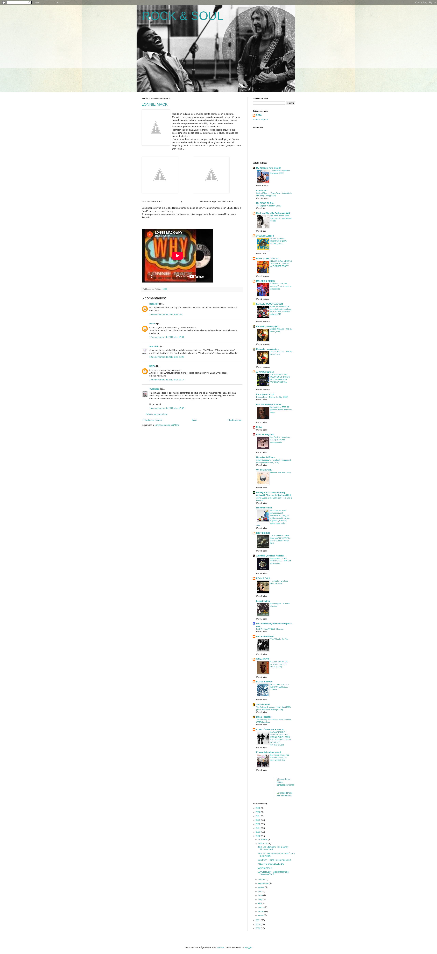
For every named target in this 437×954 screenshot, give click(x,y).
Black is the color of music (269, 404)
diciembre (263, 839)
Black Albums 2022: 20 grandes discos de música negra (281, 409)
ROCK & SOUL (182, 15)
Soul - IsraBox (263, 704)
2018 (258, 812)
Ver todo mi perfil (260, 119)
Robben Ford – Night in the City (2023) (272, 397)
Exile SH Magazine (265, 434)
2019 (258, 808)
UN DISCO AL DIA (265, 203)
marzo (261, 907)
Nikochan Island (264, 508)
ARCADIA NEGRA (265, 372)
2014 (258, 828)
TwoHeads (154, 389)
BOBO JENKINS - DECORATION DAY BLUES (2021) (278, 241)
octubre (262, 879)
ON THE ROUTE (264, 470)
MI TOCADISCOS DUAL (267, 258)
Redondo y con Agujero (267, 326)
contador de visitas (285, 785)
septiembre (263, 883)
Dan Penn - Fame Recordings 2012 (274, 860)
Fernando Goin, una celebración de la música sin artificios (280, 286)
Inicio (194, 420)
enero (261, 915)
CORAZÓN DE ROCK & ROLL (270, 729)
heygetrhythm (263, 601)
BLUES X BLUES (264, 682)
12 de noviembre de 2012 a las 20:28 (166, 357)
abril (260, 903)
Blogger (248, 947)
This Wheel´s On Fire (279, 639)
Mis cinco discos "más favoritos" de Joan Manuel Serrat (281, 218)
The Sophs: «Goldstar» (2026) (268, 206)
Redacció (154, 304)
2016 (258, 820)
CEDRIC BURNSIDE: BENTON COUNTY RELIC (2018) (279, 664)
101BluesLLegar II (265, 236)
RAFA (152, 324)
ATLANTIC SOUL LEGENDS (271, 864)
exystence (261, 190)
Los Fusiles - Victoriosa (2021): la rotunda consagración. (280, 439)
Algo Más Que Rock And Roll (270, 556)
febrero (261, 911)
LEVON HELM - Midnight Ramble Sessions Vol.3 (273, 873)
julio (260, 891)
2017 (258, 816)
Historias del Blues (265, 457)
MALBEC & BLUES (265, 281)
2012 (258, 836)
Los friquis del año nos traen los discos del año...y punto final (279, 757)
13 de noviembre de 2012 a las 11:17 (166, 380)
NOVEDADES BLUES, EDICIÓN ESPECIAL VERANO (279, 686)
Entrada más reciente (152, 420)
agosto (261, 887)
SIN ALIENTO (262, 659)
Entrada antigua (234, 420)
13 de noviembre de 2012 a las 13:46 (166, 408)
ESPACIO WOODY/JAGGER (269, 304)
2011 (258, 920)
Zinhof (259, 427)
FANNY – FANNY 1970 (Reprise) (270, 629)
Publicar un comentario (156, 414)
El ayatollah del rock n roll (268, 752)
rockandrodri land (264, 636)
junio (260, 895)
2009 (258, 928)
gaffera (220, 947)
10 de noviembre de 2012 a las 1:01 (166, 314)
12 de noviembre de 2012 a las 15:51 (166, 337)
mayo (261, 899)
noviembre (263, 843)
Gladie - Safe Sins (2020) (280, 472)
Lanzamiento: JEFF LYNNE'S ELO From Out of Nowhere (280, 561)
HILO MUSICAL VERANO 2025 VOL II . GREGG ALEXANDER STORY (281, 263)
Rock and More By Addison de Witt (273, 213)
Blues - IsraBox (263, 717)
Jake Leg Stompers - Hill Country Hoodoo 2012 (273, 848)
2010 (258, 924)
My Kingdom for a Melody (268, 168)
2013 (258, 832)
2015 (258, 824)
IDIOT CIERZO (263, 533)
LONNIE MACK (155, 104)
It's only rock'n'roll (265, 394)
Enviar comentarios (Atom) (167, 425)
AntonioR (153, 346)
